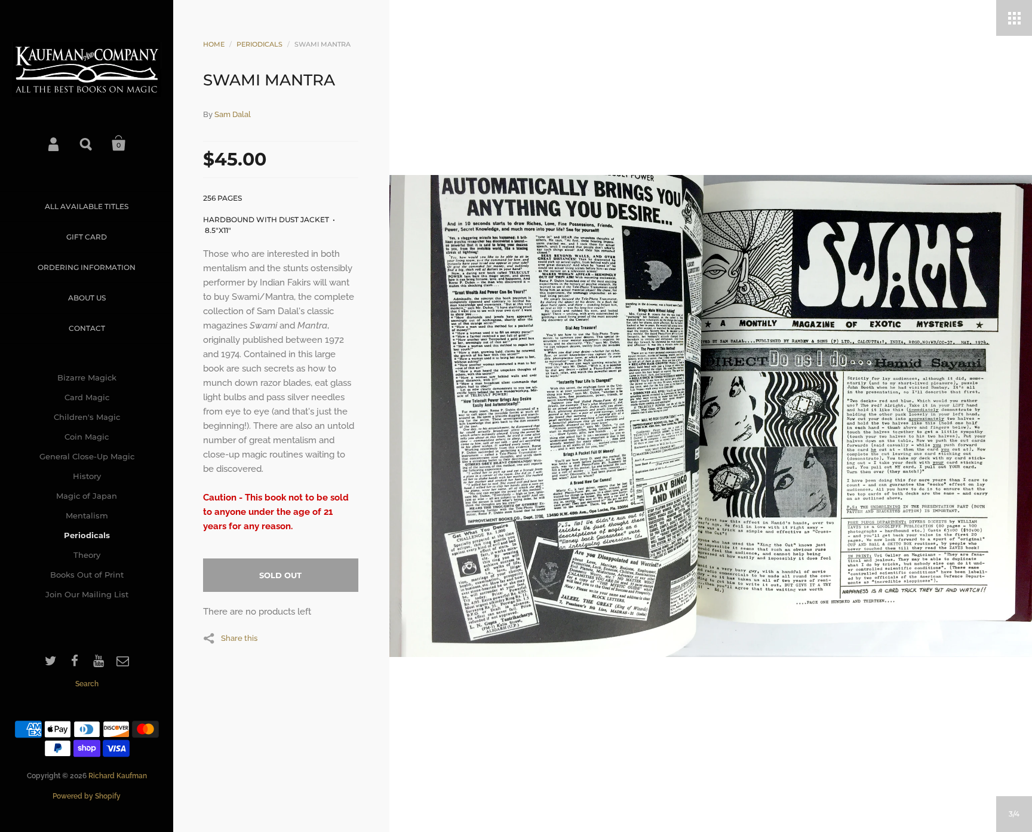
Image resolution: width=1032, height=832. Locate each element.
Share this (239, 638)
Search (86, 143)
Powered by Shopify (87, 796)
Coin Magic (86, 436)
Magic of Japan (86, 496)
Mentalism (87, 515)
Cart (119, 143)
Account (54, 143)
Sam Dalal (232, 114)
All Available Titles (86, 206)
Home (214, 44)
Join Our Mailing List (86, 594)
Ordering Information (87, 267)
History (87, 476)
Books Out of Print (87, 574)
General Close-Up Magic (86, 456)
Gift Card (86, 236)
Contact (87, 328)
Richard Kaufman (117, 776)
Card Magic (86, 397)
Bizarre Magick (86, 377)
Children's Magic (87, 417)
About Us (87, 297)
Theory (86, 555)
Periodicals (87, 535)
